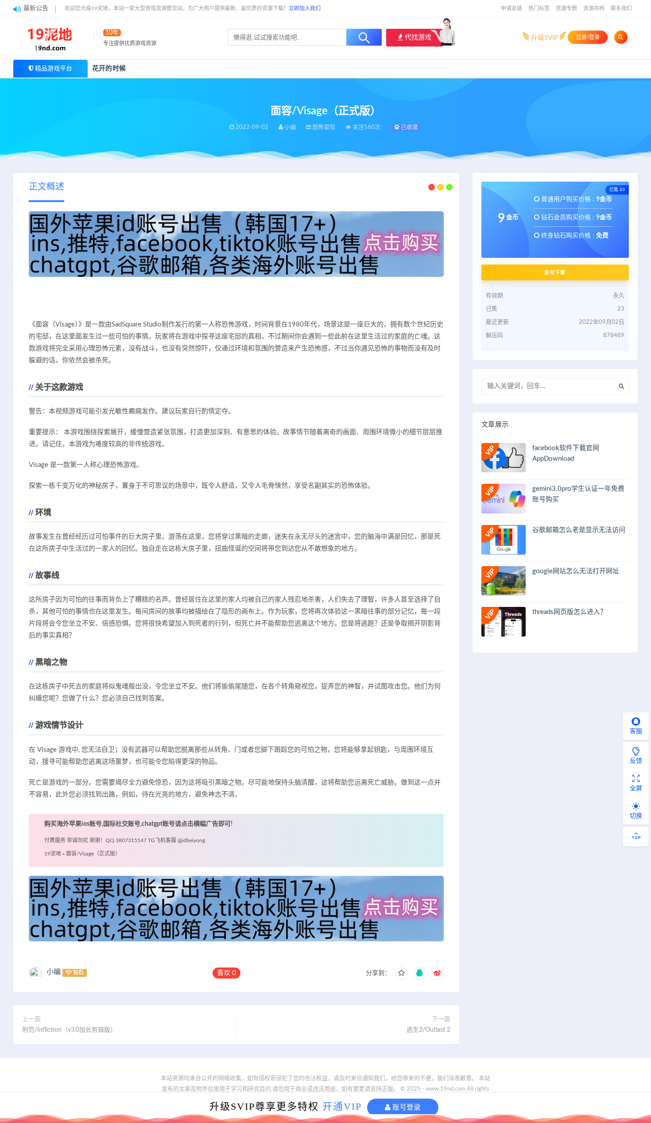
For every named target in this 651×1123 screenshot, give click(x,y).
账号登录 (406, 1107)
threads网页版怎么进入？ (569, 612)
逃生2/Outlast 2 (428, 1030)
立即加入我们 (305, 8)
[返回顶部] (636, 836)
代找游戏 (417, 37)
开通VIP (342, 1106)
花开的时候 (109, 68)
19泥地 (52, 853)
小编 (53, 971)
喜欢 (226, 973)
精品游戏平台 (53, 69)
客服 (636, 731)
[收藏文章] (401, 973)
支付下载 (555, 272)
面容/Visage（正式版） (93, 853)
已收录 (408, 127)
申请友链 (511, 8)
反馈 (636, 761)
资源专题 (566, 8)
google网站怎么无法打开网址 (575, 571)
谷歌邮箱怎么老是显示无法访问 (578, 530)
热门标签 (539, 8)
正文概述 (46, 187)
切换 (636, 816)
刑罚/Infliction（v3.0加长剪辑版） (69, 1030)
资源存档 (593, 8)
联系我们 (621, 8)
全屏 (636, 788)
